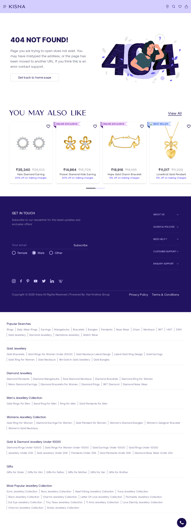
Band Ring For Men (45, 403)
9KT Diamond (111, 384)
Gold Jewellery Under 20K (52, 452)
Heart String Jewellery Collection (94, 491)
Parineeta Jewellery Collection (144, 496)
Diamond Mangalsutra (46, 378)
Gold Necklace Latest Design (93, 354)
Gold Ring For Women (21, 359)
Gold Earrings (154, 354)
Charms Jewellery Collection (60, 496)
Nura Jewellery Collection (56, 491)
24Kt (179, 329)
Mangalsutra (61, 329)
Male (41, 252)
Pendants (106, 329)
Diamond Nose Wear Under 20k (154, 452)
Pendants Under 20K (83, 452)
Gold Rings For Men (18, 403)
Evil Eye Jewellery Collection (25, 502)
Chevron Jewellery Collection (25, 507)
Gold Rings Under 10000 (143, 447)
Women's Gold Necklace (23, 428)
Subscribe (80, 245)
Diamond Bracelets (106, 378)
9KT (160, 329)
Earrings (46, 329)
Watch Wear (90, 334)
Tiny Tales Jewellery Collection (64, 502)
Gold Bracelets (15, 354)
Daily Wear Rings (27, 329)
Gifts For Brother (118, 472)
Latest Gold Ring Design (128, 354)
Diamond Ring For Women (137, 378)
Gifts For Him (35, 472)
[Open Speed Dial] (182, 523)
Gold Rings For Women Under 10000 (67, 447)
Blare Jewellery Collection (23, 496)
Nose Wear (122, 329)
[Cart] (186, 6)
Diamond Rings (91, 384)
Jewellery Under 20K (20, 452)
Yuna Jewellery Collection (132, 491)
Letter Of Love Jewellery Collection (101, 496)
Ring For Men (68, 403)
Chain (136, 329)
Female (22, 252)
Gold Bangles (102, 359)
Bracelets (78, 329)
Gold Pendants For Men (93, 403)
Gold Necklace (47, 359)
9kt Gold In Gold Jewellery (74, 359)
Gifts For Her (97, 472)
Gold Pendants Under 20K (115, 452)
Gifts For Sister (15, 472)
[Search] (173, 6)
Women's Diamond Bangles (126, 422)
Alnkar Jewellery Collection (63, 507)
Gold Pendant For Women (91, 422)
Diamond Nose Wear (135, 384)
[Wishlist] (180, 6)
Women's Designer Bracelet (163, 422)
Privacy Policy (138, 294)
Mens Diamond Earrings (22, 384)
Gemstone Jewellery (67, 334)
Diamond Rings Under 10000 (24, 447)
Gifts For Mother (77, 472)
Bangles (93, 329)
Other (58, 252)
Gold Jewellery (17, 334)
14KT (169, 329)
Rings (10, 329)
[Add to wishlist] (48, 127)
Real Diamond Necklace (77, 378)
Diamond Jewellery (40, 334)
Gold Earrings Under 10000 (109, 447)
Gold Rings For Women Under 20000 (50, 354)
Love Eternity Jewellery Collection (143, 502)
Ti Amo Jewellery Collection (102, 502)
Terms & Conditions (165, 294)
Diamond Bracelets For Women (59, 384)
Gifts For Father (55, 472)
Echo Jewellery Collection (22, 491)
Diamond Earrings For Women (54, 422)
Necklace (149, 329)
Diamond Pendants (18, 378)
